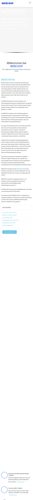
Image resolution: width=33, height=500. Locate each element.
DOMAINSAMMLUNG (9, 232)
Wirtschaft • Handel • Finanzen (9, 215)
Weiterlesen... (21, 482)
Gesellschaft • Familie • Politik (9, 212)
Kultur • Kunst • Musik (7, 217)
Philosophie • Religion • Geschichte (10, 220)
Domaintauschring (22, 169)
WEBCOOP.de (8, 79)
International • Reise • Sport (8, 222)
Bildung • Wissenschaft (7, 225)
